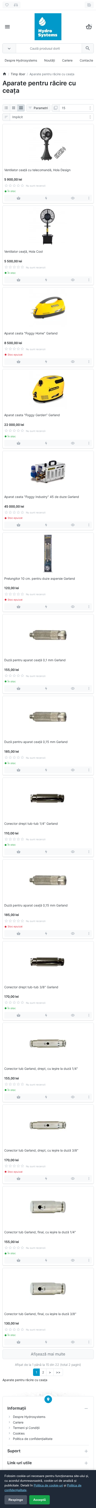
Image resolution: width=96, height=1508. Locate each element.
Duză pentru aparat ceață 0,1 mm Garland (35, 660)
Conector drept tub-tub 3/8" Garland (31, 987)
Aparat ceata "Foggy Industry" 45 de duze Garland (41, 497)
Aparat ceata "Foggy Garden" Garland (32, 415)
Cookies (19, 1433)
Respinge (15, 1499)
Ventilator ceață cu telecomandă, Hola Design (37, 170)
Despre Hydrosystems (21, 60)
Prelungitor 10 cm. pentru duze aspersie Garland (39, 578)
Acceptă (39, 1499)
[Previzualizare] (72, 198)
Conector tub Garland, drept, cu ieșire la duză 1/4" (41, 1068)
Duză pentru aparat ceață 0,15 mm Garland (36, 742)
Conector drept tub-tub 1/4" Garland (31, 823)
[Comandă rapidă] (46, 198)
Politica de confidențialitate (32, 1439)
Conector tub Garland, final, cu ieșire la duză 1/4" (40, 1232)
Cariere (67, 60)
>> (58, 1372)
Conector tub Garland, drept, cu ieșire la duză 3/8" (41, 1150)
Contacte (86, 60)
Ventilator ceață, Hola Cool (23, 251)
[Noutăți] (89, 5)
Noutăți (49, 60)
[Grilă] (13, 108)
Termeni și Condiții (26, 1428)
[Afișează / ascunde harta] (48, 1399)
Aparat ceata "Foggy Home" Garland (31, 333)
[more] (89, 198)
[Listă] (6, 108)
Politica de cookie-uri (48, 1485)
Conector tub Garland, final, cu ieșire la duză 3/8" (40, 1314)
